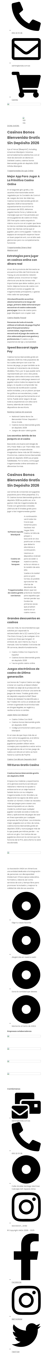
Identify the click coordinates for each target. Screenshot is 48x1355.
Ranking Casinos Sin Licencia (19, 412)
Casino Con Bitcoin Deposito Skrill (21, 759)
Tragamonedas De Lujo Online (20, 170)
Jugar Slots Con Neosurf (17, 715)
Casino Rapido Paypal (16, 317)
